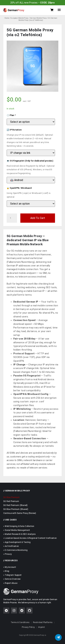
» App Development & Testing (16, 542)
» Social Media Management (16, 530)
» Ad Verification (11, 546)
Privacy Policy (28, 627)
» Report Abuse (10, 583)
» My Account (9, 567)
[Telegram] (6, 610)
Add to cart (37, 218)
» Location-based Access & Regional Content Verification (30, 538)
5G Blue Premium (11, 497)
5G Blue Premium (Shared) (15, 509)
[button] (59, 9)
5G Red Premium (11, 501)
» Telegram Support (12, 575)
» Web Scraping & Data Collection (18, 526)
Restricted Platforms (42, 622)
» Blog (6, 571)
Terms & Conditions (20, 622)
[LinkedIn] (22, 610)
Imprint (41, 627)
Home (6, 18)
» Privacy (7, 554)
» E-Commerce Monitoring (15, 550)
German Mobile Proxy (38, 18)
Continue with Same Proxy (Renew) (19, 513)
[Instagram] (14, 610)
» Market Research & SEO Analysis (19, 534)
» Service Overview (11, 579)
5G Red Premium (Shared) (15, 505)
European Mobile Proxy (19, 18)
